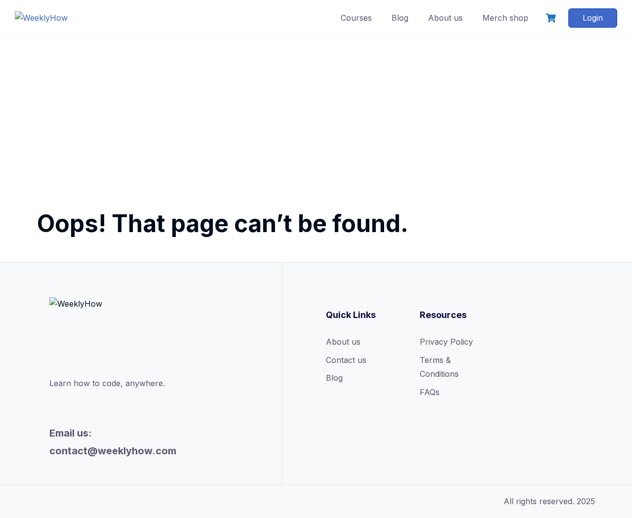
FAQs (429, 392)
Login (593, 18)
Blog (400, 18)
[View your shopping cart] (552, 18)
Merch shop (505, 18)
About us (445, 18)
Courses (356, 18)
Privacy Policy (446, 342)
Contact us (346, 360)
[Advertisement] (316, 111)
